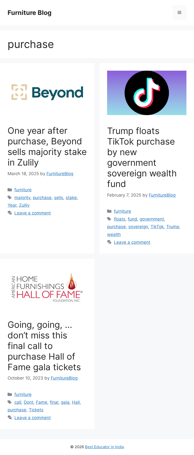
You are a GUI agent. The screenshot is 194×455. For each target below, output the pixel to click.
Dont (28, 402)
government (152, 219)
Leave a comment (32, 213)
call (17, 402)
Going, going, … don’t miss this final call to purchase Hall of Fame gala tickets (44, 345)
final (54, 402)
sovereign (138, 226)
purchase (42, 197)
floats (119, 219)
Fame (41, 402)
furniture (23, 189)
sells (58, 197)
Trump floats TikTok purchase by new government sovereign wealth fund (142, 157)
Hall (76, 402)
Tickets (36, 409)
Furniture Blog (30, 12)
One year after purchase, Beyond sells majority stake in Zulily (47, 146)
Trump (172, 226)
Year (12, 205)
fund (132, 219)
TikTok (157, 226)
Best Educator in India (104, 446)
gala (65, 402)
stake (71, 197)
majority (22, 197)
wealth (114, 234)
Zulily (24, 205)
